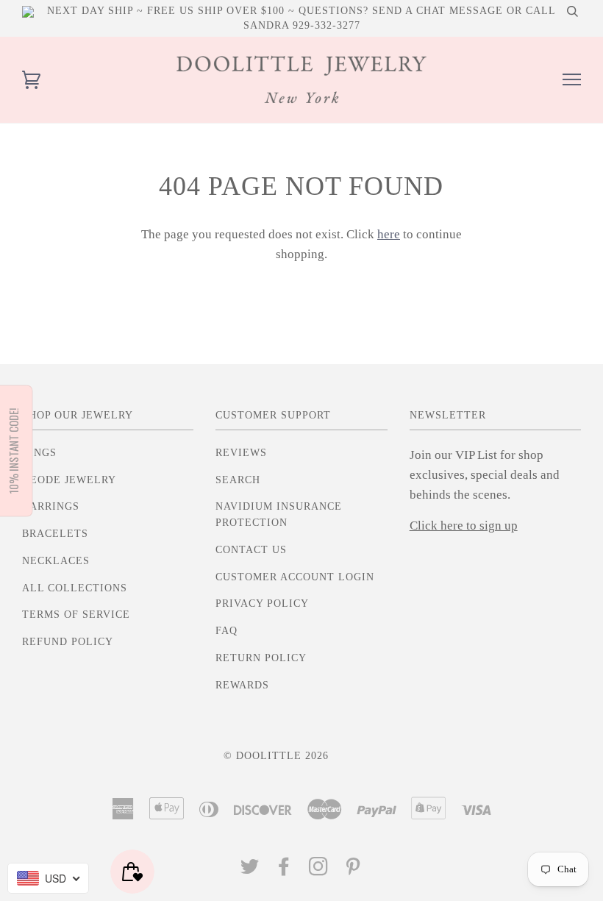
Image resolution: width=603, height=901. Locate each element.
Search (237, 479)
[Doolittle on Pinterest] (353, 870)
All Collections (74, 588)
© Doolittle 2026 (276, 755)
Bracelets (55, 533)
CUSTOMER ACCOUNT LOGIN (294, 577)
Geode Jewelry (69, 479)
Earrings (50, 506)
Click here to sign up (464, 526)
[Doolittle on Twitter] (250, 870)
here (388, 234)
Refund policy (67, 641)
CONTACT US (251, 549)
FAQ (226, 630)
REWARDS (242, 685)
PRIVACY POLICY (262, 603)
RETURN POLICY (261, 657)
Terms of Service (76, 614)
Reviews (241, 452)
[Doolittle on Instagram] (319, 870)
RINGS (39, 452)
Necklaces (56, 560)
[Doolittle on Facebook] (284, 870)
